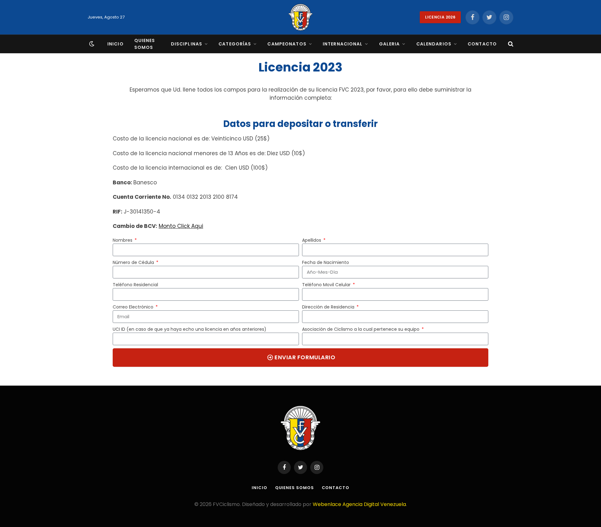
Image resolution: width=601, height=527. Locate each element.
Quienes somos (144, 43)
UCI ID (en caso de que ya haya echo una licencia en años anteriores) (189, 329)
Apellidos (312, 240)
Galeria (389, 44)
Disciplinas (186, 44)
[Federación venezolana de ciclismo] (300, 17)
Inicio (115, 44)
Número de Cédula (134, 262)
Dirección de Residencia (329, 307)
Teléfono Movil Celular (327, 285)
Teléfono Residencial (135, 285)
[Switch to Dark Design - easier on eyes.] (91, 44)
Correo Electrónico (134, 307)
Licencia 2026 (440, 17)
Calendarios (433, 44)
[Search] (510, 44)
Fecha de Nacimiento (325, 262)
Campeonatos (286, 44)
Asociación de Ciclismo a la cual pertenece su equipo (361, 329)
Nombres (123, 240)
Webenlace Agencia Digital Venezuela (359, 504)
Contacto (482, 44)
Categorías (234, 44)
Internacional (343, 44)
